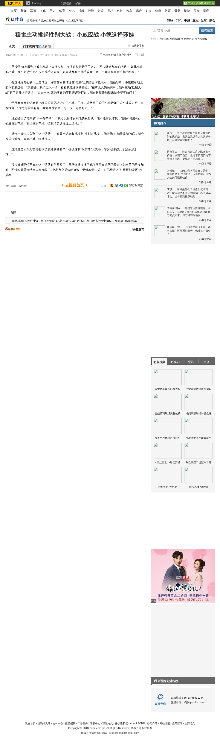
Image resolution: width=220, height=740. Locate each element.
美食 (197, 10)
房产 (139, 10)
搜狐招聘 (70, 723)
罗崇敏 (171, 170)
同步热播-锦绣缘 (198, 486)
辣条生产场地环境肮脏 (167, 437)
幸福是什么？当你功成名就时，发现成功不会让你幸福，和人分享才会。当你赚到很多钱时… (189, 193)
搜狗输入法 (44, 723)
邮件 (78, 3)
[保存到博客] (136, 185)
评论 (209, 144)
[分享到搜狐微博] (111, 185)
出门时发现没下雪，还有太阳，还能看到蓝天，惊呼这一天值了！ (189, 231)
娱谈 (91, 10)
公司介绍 (152, 723)
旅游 (187, 10)
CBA (179, 20)
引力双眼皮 (201, 38)
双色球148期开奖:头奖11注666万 (67, 221)
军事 (33, 10)
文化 (43, 10)
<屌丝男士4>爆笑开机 (167, 462)
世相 (110, 10)
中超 (187, 20)
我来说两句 (37, 46)
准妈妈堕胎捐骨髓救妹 (198, 413)
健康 (158, 10)
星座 (206, 10)
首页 (14, 10)
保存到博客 (125, 54)
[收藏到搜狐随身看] (126, 185)
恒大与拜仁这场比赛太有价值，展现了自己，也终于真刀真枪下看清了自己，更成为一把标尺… (189, 155)
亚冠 (195, 20)
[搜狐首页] (14, 3)
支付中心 (58, 723)
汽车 (129, 10)
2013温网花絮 (75, 20)
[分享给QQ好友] (116, 185)
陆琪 (169, 189)
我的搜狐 (66, 3)
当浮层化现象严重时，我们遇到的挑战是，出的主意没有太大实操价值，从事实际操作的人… (189, 136)
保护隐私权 (121, 723)
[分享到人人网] (121, 185)
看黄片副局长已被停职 (167, 389)
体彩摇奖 (131, 221)
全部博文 (190, 723)
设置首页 (30, 723)
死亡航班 (164, 38)
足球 (204, 20)
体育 (62, 10)
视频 (81, 10)
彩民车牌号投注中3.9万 (27, 221)
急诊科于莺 (173, 227)
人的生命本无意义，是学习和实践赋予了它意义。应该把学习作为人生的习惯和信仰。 (189, 174)
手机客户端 (109, 54)
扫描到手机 (137, 45)
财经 (101, 10)
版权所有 (147, 728)
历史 (52, 10)
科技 (120, 10)
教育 (168, 10)
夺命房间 (189, 38)
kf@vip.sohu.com (194, 702)
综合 (212, 20)
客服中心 (95, 723)
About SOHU (137, 723)
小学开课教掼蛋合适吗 (198, 389)
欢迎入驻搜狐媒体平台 (201, 3)
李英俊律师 (173, 208)
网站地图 (165, 723)
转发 (202, 144)
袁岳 (169, 132)
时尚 (149, 10)
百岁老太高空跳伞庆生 (198, 437)
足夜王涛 (172, 151)
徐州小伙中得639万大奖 (107, 221)
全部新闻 (177, 723)
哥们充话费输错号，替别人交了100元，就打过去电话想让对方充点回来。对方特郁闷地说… (189, 212)
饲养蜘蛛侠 (176, 38)
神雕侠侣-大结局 (167, 486)
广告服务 (83, 723)
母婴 (177, 10)
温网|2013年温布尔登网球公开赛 (45, 20)
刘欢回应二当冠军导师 (198, 462)
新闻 (24, 10)
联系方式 (107, 723)
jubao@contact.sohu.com (124, 732)
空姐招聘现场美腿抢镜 (167, 413)
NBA (72, 10)
